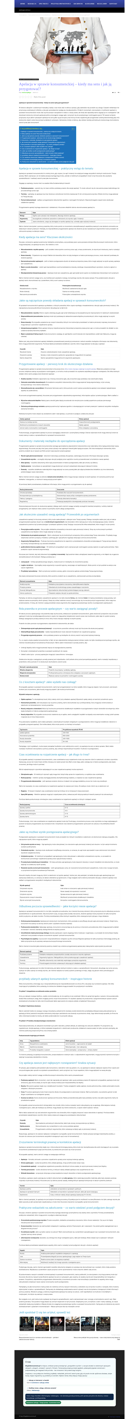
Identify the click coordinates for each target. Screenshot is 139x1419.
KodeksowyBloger (26, 92)
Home (22, 4)
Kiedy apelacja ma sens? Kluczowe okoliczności (36, 133)
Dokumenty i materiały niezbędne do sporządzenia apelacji (39, 140)
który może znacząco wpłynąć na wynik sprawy (80, 369)
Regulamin (102, 4)
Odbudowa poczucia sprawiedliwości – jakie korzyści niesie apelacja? (43, 153)
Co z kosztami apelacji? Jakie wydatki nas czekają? (37, 146)
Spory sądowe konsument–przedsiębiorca (39, 15)
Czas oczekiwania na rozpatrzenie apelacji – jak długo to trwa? (41, 148)
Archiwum (78, 4)
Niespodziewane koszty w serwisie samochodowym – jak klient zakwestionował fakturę (39, 1338)
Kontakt (113, 4)
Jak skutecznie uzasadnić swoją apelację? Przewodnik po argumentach (43, 142)
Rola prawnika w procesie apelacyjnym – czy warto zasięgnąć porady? (42, 144)
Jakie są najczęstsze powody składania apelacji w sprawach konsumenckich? (45, 136)
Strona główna (23, 15)
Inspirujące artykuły (24, 10)
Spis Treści (43, 4)
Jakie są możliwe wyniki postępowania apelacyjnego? (38, 151)
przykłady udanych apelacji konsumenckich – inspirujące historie (41, 155)
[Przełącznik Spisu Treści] (72, 128)
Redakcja (32, 4)
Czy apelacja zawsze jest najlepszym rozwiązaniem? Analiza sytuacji (43, 157)
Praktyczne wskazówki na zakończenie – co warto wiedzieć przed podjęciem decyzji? (48, 161)
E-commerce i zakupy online (40, 1383)
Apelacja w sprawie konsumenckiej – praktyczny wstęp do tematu (41, 131)
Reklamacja (35, 1390)
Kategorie (89, 4)
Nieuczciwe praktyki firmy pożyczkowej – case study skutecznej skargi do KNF (97, 1338)
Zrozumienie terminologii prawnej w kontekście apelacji (39, 159)
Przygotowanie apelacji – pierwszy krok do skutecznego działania (41, 138)
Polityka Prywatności (61, 4)
